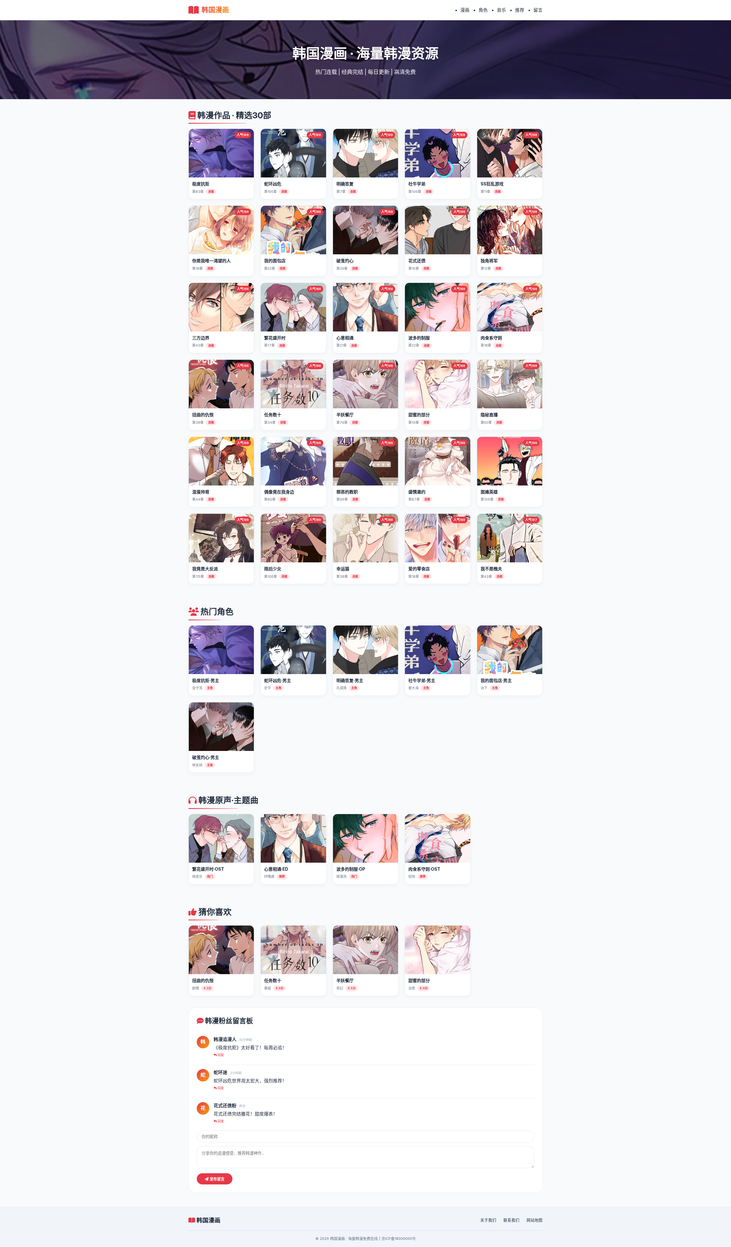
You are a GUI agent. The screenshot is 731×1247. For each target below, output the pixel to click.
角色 (483, 10)
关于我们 (488, 1220)
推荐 (519, 10)
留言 (538, 10)
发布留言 (216, 1179)
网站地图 (535, 1220)
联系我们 (511, 1220)
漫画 (464, 10)
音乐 (501, 10)
